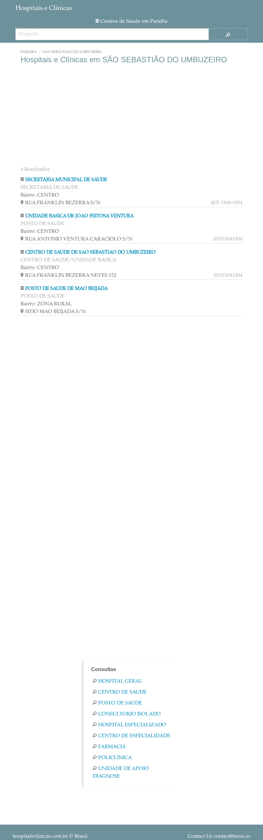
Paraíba (29, 52)
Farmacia (112, 746)
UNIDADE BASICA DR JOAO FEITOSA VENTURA (79, 216)
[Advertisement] (131, 116)
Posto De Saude (120, 703)
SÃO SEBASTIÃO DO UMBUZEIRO (72, 52)
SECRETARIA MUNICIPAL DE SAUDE (66, 180)
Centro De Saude (122, 692)
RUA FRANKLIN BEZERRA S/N (133, 203)
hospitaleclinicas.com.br (40, 836)
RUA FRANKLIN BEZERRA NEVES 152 (133, 275)
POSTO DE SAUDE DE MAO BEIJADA (66, 288)
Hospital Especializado (132, 725)
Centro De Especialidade (134, 736)
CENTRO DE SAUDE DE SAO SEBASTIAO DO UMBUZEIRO (90, 252)
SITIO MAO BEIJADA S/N (55, 311)
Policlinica (115, 757)
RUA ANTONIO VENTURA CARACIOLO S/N (133, 239)
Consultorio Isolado (129, 714)
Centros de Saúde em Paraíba (133, 21)
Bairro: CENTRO (40, 195)
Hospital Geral (120, 681)
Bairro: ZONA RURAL (46, 304)
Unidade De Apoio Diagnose (121, 772)
